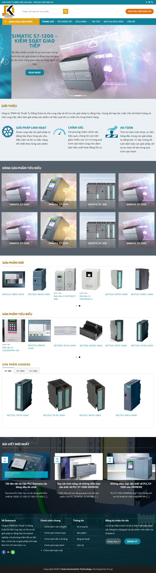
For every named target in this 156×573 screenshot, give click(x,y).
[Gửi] (65, 11)
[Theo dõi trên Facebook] (146, 2)
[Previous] (6, 62)
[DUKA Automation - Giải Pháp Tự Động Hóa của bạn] (9, 11)
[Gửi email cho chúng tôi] (149, 2)
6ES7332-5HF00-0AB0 (72, 294)
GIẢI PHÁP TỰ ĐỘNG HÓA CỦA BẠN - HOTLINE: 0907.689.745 (27, 2)
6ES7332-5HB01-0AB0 (97, 294)
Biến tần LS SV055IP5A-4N (119, 349)
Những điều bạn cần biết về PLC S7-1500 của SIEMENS (89, 485)
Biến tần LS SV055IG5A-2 (41, 297)
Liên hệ (131, 21)
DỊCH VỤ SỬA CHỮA (114, 21)
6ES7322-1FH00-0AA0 (97, 345)
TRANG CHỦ (48, 21)
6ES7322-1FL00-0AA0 (54, 415)
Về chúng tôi (64, 21)
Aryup (110, 569)
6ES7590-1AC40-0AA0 (20, 345)
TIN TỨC (96, 21)
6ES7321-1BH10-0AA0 (90, 415)
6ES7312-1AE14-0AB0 (126, 415)
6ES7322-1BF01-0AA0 (71, 345)
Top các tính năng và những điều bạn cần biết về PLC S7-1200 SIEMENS (36, 485)
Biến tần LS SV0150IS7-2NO (20, 297)
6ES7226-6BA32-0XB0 (123, 294)
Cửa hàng (80, 21)
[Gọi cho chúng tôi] (152, 2)
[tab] (8, 371)
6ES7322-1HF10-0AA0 (18, 415)
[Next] (150, 62)
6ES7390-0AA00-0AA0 (46, 345)
